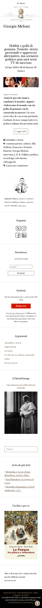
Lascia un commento (17, 165)
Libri (7, 359)
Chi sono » (22, 206)
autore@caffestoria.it (24, 593)
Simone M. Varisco (9, 593)
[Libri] (21, 186)
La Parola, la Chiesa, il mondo (19, 355)
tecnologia (8, 158)
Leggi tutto (21, 131)
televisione (21, 158)
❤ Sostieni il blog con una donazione (20, 602)
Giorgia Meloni (20, 151)
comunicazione (14, 143)
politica (34, 154)
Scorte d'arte (10, 363)
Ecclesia (8, 351)
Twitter (35, 593)
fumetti (7, 151)
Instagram (17, 595)
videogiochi (9, 162)
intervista (8, 154)
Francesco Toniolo (22, 147)
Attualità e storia (14, 140)
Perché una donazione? (15, 313)
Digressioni (10, 347)
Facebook (25, 595)
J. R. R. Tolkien (21, 154)
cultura (27, 143)
